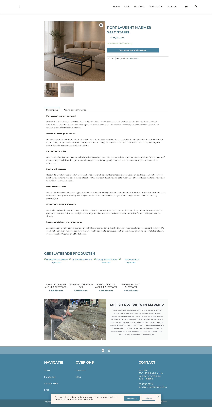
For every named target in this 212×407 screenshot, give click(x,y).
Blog (78, 377)
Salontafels (129, 59)
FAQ (46, 390)
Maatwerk (139, 6)
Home (116, 6)
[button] (196, 6)
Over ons (171, 6)
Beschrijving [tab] (52, 110)
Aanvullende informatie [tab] (75, 110)
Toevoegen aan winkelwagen (132, 50)
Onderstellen (156, 6)
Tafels (127, 6)
